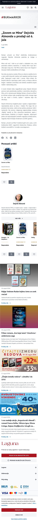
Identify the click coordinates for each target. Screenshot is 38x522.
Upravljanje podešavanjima (19, 519)
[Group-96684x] (24, 487)
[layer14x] (25, 493)
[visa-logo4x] (4, 493)
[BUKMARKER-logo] (11, 17)
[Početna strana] (11, 7)
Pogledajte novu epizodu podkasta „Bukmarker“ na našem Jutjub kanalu (19, 2)
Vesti (2, 47)
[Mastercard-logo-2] (11, 493)
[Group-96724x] (20, 493)
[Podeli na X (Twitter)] (7, 138)
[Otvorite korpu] (32, 7)
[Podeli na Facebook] (2, 138)
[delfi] (4, 487)
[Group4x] (15, 493)
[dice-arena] (14, 487)
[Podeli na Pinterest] (11, 138)
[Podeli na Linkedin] (15, 138)
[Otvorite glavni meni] (2, 7)
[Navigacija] (19, 27)
